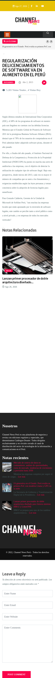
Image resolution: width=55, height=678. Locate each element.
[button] (47, 41)
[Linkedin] (37, 6)
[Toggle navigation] (7, 34)
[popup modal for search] (48, 34)
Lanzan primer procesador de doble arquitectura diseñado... (25, 280)
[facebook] (31, 6)
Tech (8, 271)
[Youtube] (42, 6)
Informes (8, 82)
